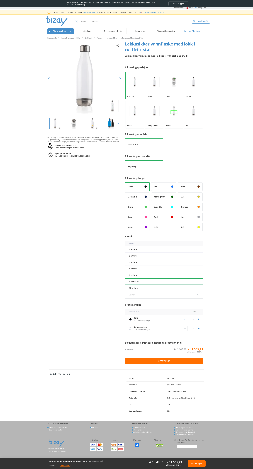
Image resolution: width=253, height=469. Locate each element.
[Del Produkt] (117, 45)
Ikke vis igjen (178, 3)
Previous (48, 78)
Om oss (94, 427)
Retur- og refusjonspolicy (185, 432)
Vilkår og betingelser (184, 427)
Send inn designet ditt (58, 427)
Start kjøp (164, 361)
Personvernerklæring (184, 430)
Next (120, 78)
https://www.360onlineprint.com (153, 12)
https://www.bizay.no (90, 12)
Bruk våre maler (55, 430)
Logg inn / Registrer (192, 31)
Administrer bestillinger (142, 432)
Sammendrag (65, 465)
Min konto (137, 430)
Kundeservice (179, 8)
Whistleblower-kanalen (184, 434)
